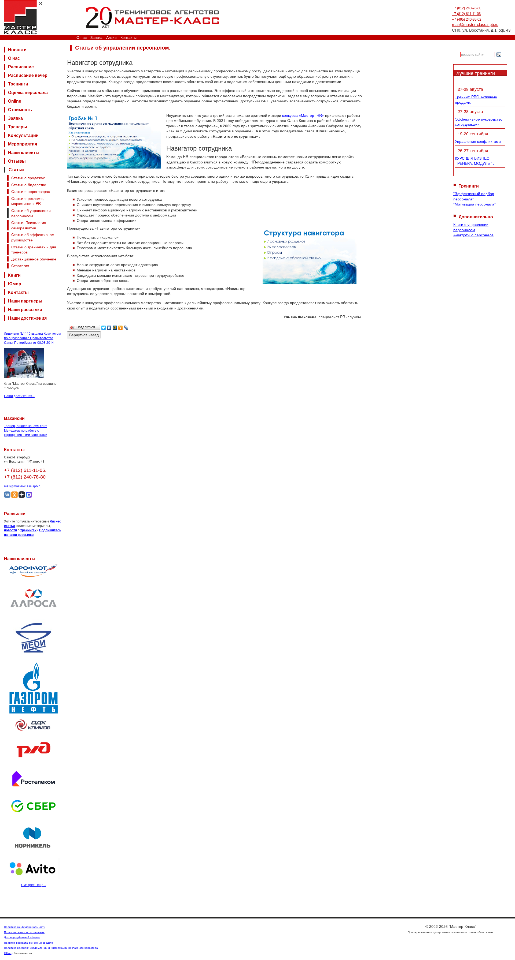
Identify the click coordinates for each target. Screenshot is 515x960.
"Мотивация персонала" (474, 204)
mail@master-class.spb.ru (475, 25)
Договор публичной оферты (22, 937)
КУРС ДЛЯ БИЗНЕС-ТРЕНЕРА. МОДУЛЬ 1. (474, 160)
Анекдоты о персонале (473, 234)
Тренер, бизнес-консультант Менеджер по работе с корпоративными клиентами (25, 430)
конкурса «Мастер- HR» (303, 115)
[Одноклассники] (120, 326)
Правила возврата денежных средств (28, 942)
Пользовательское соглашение (24, 932)
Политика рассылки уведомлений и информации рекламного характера (51, 948)
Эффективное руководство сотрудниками (478, 121)
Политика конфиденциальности (24, 927)
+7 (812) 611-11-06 (466, 14)
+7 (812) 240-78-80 (466, 8)
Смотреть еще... (33, 884)
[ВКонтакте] (109, 326)
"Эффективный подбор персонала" (473, 196)
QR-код (8, 953)
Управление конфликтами (478, 141)
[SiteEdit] (132, 326)
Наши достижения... (19, 395)
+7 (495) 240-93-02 (466, 19)
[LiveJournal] (126, 326)
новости (10, 530)
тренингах (28, 530)
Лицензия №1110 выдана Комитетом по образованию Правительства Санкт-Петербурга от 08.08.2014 (32, 338)
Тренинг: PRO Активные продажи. (476, 99)
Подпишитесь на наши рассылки (32, 532)
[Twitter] (103, 326)
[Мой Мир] (115, 326)
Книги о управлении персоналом (470, 227)
